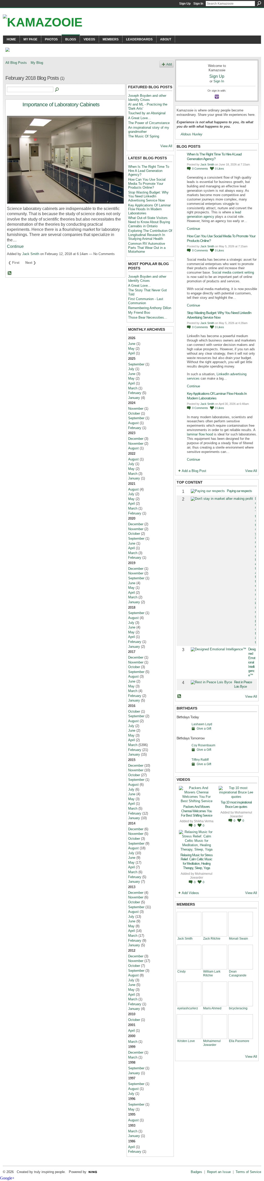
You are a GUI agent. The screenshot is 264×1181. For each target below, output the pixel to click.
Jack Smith (30, 254)
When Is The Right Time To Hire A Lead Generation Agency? (148, 171)
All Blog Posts (16, 63)
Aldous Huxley (191, 134)
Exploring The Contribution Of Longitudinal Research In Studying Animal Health (150, 235)
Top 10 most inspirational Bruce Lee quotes (236, 804)
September (136, 364)
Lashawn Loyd (202, 724)
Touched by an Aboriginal (147, 113)
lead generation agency (214, 214)
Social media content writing (233, 272)
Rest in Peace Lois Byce (243, 684)
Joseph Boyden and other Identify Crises (147, 98)
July (131, 369)
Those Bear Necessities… (147, 317)
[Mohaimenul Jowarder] (214, 1026)
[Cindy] (189, 957)
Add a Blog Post (194, 471)
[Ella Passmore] (240, 1026)
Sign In (198, 3)
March (132, 388)
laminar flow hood (200, 434)
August (133, 423)
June (131, 344)
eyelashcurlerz (187, 1008)
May (131, 349)
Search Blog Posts (57, 90)
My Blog (37, 63)
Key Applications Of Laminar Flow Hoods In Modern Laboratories (149, 209)
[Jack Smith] (189, 924)
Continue (15, 246)
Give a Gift (204, 728)
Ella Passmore (239, 1041)
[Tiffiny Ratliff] (183, 767)
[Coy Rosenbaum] (183, 753)
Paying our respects (239, 491)
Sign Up (185, 3)
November (135, 408)
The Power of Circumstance (149, 123)
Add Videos (190, 893)
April (131, 353)
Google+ (7, 1178)
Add (169, 64)
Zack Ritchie (211, 938)
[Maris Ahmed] (214, 994)
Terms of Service (248, 1172)
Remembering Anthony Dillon (149, 308)
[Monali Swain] (240, 924)
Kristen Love (186, 1041)
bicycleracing (238, 1008)
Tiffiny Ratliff (200, 759)
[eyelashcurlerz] (189, 994)
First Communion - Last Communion (145, 301)
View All (166, 146)
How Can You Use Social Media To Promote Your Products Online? (147, 183)
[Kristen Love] (189, 1026)
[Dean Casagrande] (240, 957)
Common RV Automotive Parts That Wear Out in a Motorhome (147, 247)
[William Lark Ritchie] (214, 957)
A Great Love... (139, 118)
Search (259, 3)
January (134, 398)
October (134, 413)
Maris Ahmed (212, 1008)
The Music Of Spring (143, 136)
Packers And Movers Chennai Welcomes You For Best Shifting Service (196, 811)
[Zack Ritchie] (214, 924)
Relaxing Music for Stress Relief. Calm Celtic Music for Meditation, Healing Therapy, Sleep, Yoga (196, 861)
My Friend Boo (139, 312)
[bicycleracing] (240, 994)
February (134, 393)
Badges (196, 1172)
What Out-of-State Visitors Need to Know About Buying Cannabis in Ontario (149, 222)
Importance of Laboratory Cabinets (61, 104)
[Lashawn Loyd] (183, 732)
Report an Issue (219, 1172)
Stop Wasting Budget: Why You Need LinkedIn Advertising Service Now (148, 196)
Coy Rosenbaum (203, 745)
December (135, 439)
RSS (9, 273)
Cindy (181, 971)
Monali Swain (238, 938)
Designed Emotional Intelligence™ (251, 662)
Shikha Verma (203, 821)
